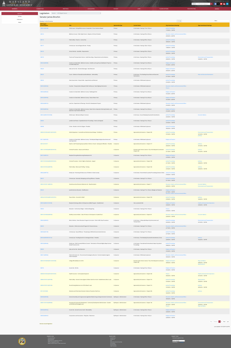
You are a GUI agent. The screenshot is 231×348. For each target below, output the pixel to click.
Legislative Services (218, 1)
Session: (54, 13)
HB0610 (50, 184)
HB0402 (46, 255)
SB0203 (42, 63)
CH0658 (46, 149)
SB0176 (42, 39)
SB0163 (42, 34)
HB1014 (50, 260)
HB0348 (46, 28)
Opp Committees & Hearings (205, 25)
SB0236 (42, 80)
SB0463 (42, 120)
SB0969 (42, 132)
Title (70, 25)
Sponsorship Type (118, 25)
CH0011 (46, 184)
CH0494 (50, 115)
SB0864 (42, 279)
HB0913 (46, 103)
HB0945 (46, 97)
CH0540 (46, 161)
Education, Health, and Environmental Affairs (176, 34)
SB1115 (42, 139)
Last (228, 321)
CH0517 (46, 143)
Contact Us (112, 339)
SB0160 (42, 143)
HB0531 (46, 155)
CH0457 (54, 132)
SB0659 (42, 249)
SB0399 (42, 109)
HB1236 (50, 132)
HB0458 (46, 297)
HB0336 (50, 149)
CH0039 (50, 203)
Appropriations (201, 264)
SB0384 (42, 310)
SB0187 (42, 161)
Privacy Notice (113, 344)
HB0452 (46, 310)
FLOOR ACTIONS (164, 9)
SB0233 (42, 167)
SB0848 (42, 273)
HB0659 (50, 161)
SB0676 (42, 260)
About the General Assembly (116, 342)
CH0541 (54, 161)
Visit (111, 340)
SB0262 (42, 172)
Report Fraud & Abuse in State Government (57, 343)
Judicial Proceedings (170, 28)
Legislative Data (180, 338)
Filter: (216, 20)
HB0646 (46, 243)
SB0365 (42, 97)
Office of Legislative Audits (53, 342)
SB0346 (42, 197)
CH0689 (46, 260)
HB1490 (50, 279)
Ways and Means (202, 260)
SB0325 (42, 190)
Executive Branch (51, 338)
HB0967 (46, 220)
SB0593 (42, 243)
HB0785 (50, 167)
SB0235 (42, 74)
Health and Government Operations (206, 203)
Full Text (20, 16)
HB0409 (46, 237)
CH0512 (46, 285)
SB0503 (42, 226)
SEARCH (217, 9)
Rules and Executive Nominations (205, 74)
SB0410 (42, 214)
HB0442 (46, 86)
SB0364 (42, 91)
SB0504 (42, 232)
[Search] (211, 4)
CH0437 (54, 273)
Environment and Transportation (205, 57)
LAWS (138, 9)
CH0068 (46, 214)
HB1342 (50, 285)
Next (224, 321)
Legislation (19, 13)
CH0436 (46, 273)
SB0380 (42, 297)
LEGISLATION (91, 9)
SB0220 (42, 68)
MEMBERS (14, 9)
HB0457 (46, 315)
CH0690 (54, 260)
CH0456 (46, 132)
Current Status (137, 25)
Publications (19, 19)
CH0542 (46, 167)
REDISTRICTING (191, 9)
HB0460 (50, 302)
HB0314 (50, 197)
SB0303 (42, 86)
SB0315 (42, 178)
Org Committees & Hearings (172, 25)
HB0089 (46, 63)
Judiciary (200, 135)
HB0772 (46, 172)
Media (19, 22)
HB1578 (46, 232)
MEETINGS (65, 9)
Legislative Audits (226, 1)
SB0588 (42, 126)
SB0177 (42, 45)
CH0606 (46, 291)
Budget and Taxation (170, 63)
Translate (182, 342)
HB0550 (50, 214)
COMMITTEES (40, 9)
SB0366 (42, 103)
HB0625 (46, 91)
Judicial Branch (51, 339)
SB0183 (42, 51)
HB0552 (46, 109)
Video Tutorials (113, 345)
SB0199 (42, 57)
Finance (167, 88)
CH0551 (54, 197)
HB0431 (46, 203)
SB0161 (42, 149)
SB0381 (42, 302)
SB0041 (42, 28)
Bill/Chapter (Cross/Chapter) (44, 24)
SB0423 (42, 220)
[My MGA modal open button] (224, 4)
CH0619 (54, 149)
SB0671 (42, 255)
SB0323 (42, 184)
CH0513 (50, 237)
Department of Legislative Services (55, 340)
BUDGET (116, 9)
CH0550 (46, 197)
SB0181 (42, 155)
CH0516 (46, 279)
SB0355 (42, 203)
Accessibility (112, 343)
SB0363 (42, 208)
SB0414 (42, 115)
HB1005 (50, 273)
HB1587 (46, 139)
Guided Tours (113, 338)
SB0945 (42, 285)
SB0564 (42, 237)
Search (194, 4)
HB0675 (46, 115)
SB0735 (42, 268)
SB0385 (42, 315)
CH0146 (46, 302)
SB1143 (42, 291)
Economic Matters (202, 115)
